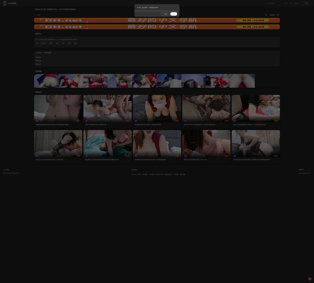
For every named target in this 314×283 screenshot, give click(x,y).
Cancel (165, 14)
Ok (173, 14)
